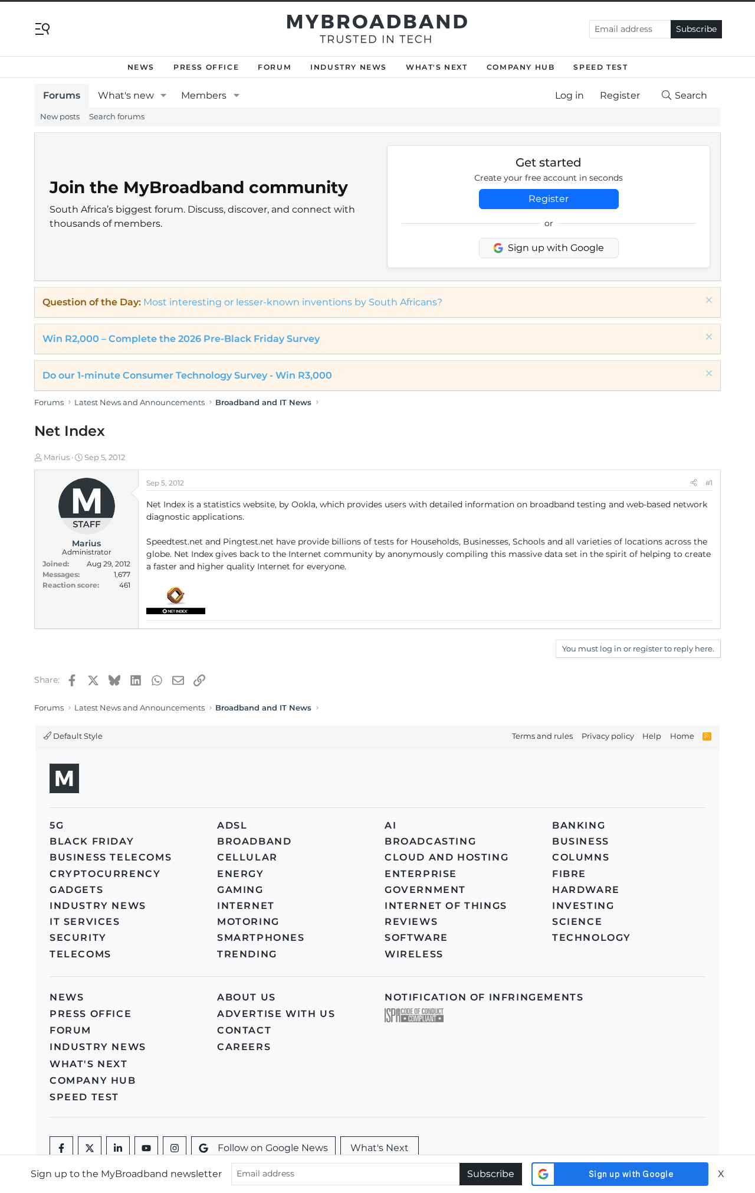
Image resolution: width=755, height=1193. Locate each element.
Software (416, 937)
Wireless (414, 954)
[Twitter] (89, 1148)
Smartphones (261, 937)
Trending (247, 954)
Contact (244, 1030)
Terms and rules (542, 736)
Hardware (586, 889)
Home (682, 736)
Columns (580, 857)
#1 (709, 482)
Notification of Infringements (484, 997)
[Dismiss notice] (708, 301)
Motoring (248, 921)
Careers (244, 1046)
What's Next (437, 67)
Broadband (254, 841)
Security (78, 937)
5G (57, 825)
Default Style (77, 736)
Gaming (240, 889)
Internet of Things (446, 905)
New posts (60, 116)
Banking (578, 825)
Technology (591, 937)
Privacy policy (608, 736)
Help (651, 736)
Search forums (117, 116)
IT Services (85, 921)
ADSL (232, 825)
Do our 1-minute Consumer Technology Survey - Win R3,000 (187, 375)
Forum (274, 67)
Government (425, 889)
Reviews (411, 921)
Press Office (206, 67)
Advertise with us (276, 1013)
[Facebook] (61, 1148)
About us (246, 997)
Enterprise (421, 873)
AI (390, 825)
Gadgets (76, 889)
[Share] (693, 483)
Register (548, 198)
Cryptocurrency (105, 873)
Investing (583, 905)
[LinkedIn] (118, 1148)
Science (577, 921)
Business (580, 841)
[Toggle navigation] (42, 28)
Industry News (348, 67)
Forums (61, 95)
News (141, 67)
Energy (240, 873)
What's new (126, 95)
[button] (163, 95)
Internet (246, 905)
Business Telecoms (111, 857)
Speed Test (600, 67)
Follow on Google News (273, 1147)
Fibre (569, 873)
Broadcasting (430, 841)
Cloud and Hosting (446, 857)
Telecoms (80, 954)
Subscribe (696, 29)
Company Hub (521, 67)
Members (203, 95)
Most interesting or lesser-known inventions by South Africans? (292, 302)
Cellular (247, 857)
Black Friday (92, 841)
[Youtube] (146, 1148)
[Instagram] (174, 1148)
